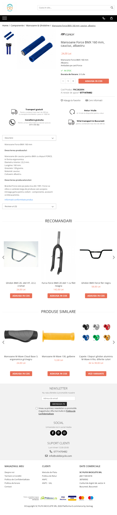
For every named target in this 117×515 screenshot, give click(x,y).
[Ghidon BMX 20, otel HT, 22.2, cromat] (21, 254)
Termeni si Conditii (13, 476)
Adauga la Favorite (72, 100)
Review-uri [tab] (11, 206)
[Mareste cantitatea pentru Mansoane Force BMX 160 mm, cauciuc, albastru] (73, 81)
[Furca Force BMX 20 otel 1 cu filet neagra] (58, 254)
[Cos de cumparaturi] (111, 18)
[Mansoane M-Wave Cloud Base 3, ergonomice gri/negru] (21, 336)
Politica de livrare (12, 483)
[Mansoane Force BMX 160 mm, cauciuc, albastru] (36, 49)
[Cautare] (112, 7)
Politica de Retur (49, 476)
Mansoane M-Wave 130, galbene (58, 356)
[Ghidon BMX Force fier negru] (96, 254)
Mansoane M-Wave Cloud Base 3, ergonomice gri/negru (21, 358)
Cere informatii (95, 100)
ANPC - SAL (47, 483)
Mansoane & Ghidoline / (38, 25)
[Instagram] (64, 433)
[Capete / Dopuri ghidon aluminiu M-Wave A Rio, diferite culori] (96, 336)
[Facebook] (52, 433)
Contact (8, 486)
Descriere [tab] (9, 137)
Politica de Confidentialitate (17, 479)
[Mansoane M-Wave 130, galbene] (58, 336)
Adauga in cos (93, 81)
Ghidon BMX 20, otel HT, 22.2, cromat (21, 284)
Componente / (18, 25)
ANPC (44, 479)
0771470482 (60, 451)
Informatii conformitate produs (19, 199)
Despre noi (9, 472)
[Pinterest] (58, 433)
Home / (6, 25)
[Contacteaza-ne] (103, 18)
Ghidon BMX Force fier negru (96, 282)
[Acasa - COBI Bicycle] (17, 7)
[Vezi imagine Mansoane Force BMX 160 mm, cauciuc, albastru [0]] (8, 36)
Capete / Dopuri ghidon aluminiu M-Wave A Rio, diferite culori (96, 358)
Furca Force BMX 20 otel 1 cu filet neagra (58, 284)
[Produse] (5, 19)
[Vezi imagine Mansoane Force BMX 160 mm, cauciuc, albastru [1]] (8, 48)
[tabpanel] (36, 49)
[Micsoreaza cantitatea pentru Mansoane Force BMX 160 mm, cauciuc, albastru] (63, 81)
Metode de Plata (49, 472)
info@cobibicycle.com (60, 455)
